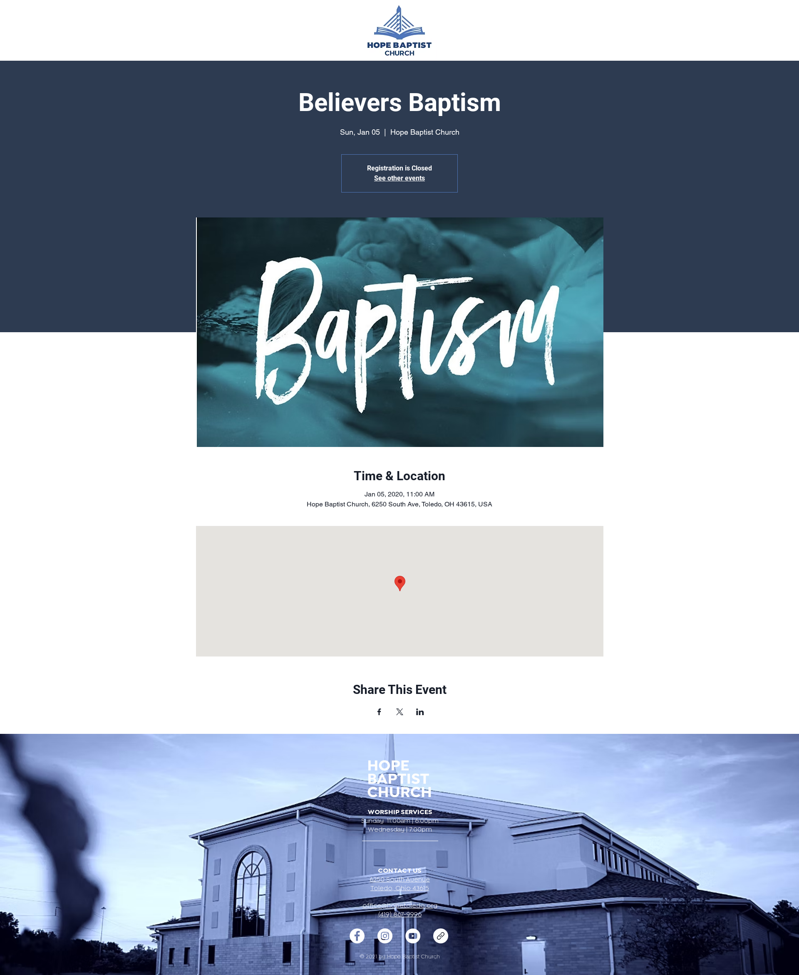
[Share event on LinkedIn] (420, 711)
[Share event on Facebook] (379, 711)
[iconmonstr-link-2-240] (440, 935)
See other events (399, 178)
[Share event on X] (400, 711)
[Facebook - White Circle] (357, 935)
